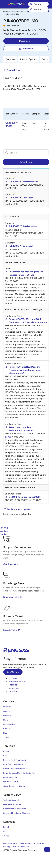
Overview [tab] (10, 59)
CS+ (5, 755)
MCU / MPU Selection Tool (14, 764)
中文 (5, 831)
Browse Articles (11, 597)
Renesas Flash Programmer (15, 760)
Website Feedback (21, 847)
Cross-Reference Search (14, 786)
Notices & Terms (10, 843)
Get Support (9, 564)
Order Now (27, 48)
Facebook (13, 684)
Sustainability (9, 724)
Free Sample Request (12, 804)
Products (6, 12)
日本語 (6, 835)
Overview (7, 707)
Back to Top (48, 851)
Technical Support (11, 800)
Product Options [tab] (28, 59)
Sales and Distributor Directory (16, 813)
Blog (5, 733)
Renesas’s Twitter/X (18, 681)
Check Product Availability (14, 808)
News (5, 720)
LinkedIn (13, 691)
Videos (6, 737)
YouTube (13, 678)
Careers (6, 711)
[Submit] (31, 9)
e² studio (7, 751)
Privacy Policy (25, 843)
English (6, 827)
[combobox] (38, 9)
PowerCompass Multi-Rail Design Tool (19, 773)
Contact (6, 728)
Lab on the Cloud (10, 782)
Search (38, 4)
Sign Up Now (13, 672)
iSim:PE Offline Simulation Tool (16, 768)
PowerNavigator (10, 777)
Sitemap (6, 847)
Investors (7, 715)
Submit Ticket (10, 630)
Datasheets (24, 41)
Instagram (14, 688)
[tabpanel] (26, 588)
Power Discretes (18, 12)
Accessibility (39, 843)
